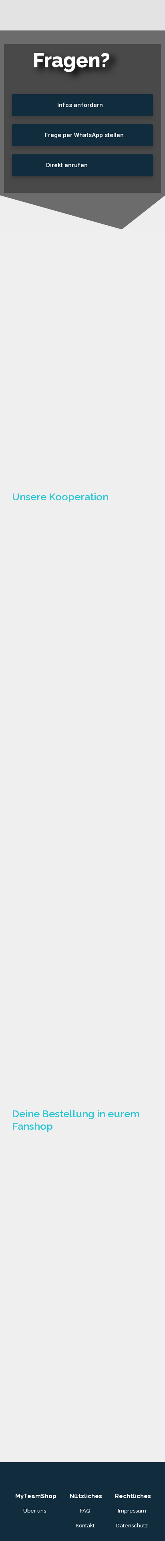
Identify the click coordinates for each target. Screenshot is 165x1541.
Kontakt (85, 1526)
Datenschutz (132, 1526)
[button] (82, 105)
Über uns (34, 1511)
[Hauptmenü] (157, 15)
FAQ (85, 1511)
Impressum (132, 1511)
